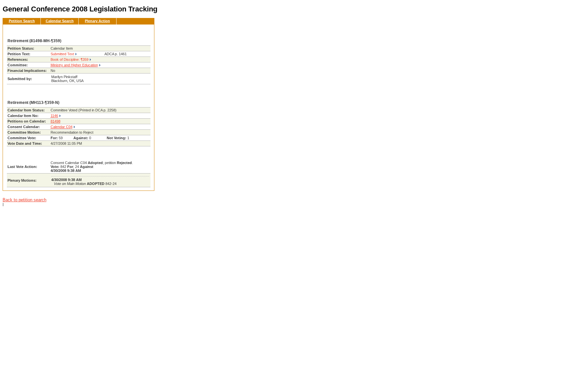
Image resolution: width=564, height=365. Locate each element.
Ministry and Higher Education (74, 65)
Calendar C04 (61, 127)
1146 (54, 116)
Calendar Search (60, 21)
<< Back (138, 31)
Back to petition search (24, 199)
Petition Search (22, 21)
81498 (55, 121)
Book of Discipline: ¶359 (69, 59)
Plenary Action (97, 21)
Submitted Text (62, 54)
